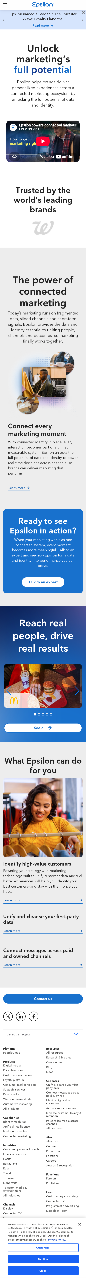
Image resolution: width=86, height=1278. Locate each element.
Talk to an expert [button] (43, 581)
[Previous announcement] (3, 19)
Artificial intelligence (16, 1126)
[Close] (79, 1224)
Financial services (14, 1154)
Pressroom (53, 1151)
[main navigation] (5, 5)
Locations (52, 1156)
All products (11, 1109)
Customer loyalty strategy (62, 1196)
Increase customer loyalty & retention (63, 1114)
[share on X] (8, 1016)
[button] (8, 690)
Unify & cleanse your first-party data (62, 1086)
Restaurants (10, 1163)
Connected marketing (17, 1136)
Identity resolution (15, 1122)
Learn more (12, 900)
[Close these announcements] (83, 12)
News (49, 1072)
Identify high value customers (58, 1101)
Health (7, 1159)
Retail (6, 1168)
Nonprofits (10, 1183)
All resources (54, 1052)
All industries (11, 1195)
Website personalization (18, 1099)
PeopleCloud (11, 1052)
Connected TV (12, 1213)
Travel (7, 1173)
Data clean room (13, 1070)
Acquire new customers (61, 1108)
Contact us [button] (43, 998)
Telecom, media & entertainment (15, 1188)
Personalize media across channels (62, 1122)
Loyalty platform (13, 1080)
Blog (49, 1067)
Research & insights (58, 1057)
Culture (51, 1146)
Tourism (8, 1178)
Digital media (12, 1065)
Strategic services (14, 1089)
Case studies (54, 1062)
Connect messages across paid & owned (62, 1093)
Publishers (52, 1183)
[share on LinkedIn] (21, 1016)
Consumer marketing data (19, 1084)
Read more (40, 25)
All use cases (54, 1128)
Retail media (11, 1094)
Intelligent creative (15, 1131)
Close (43, 1270)
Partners (51, 1178)
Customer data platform (18, 1075)
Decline (43, 1259)
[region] (43, 19)
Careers (51, 1160)
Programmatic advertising (62, 1206)
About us (52, 1141)
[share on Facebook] (33, 1016)
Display (8, 1208)
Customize (43, 1247)
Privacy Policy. (57, 1239)
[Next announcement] (82, 19)
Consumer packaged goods (21, 1149)
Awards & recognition (60, 1165)
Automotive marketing (17, 1104)
